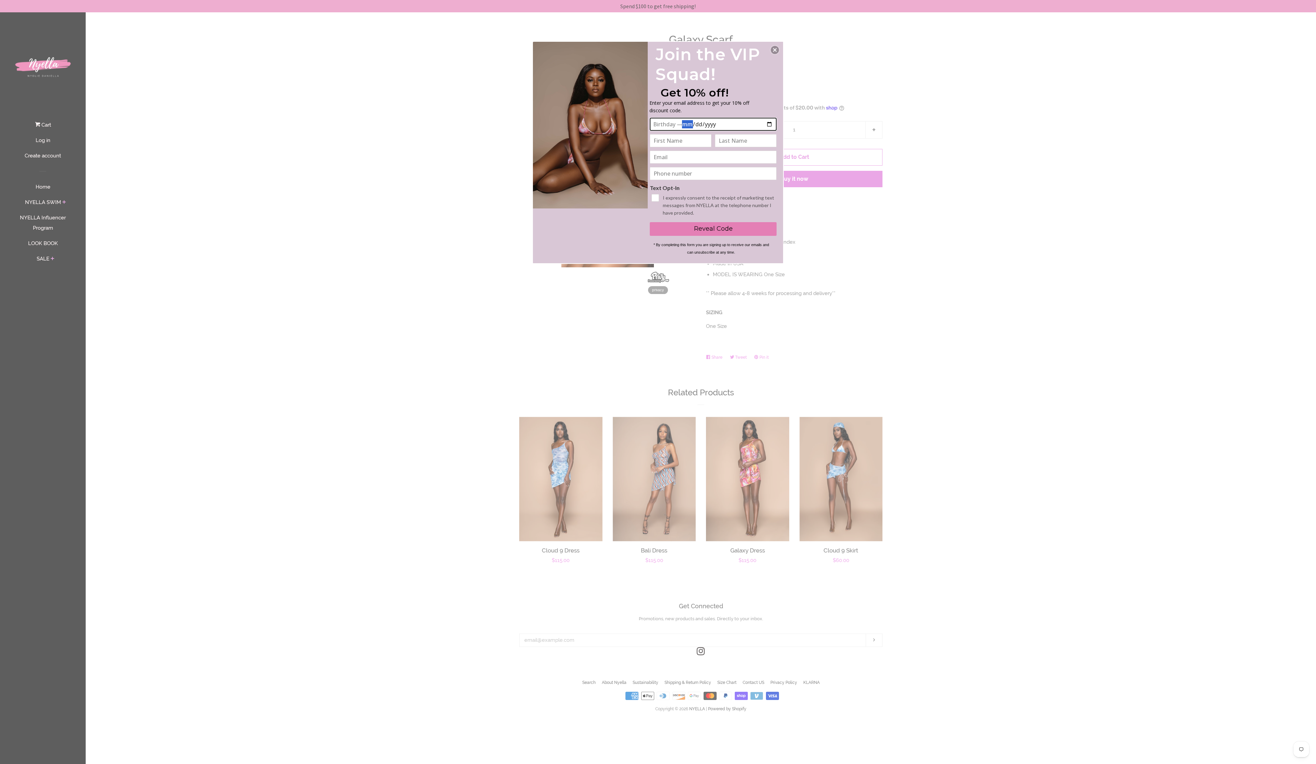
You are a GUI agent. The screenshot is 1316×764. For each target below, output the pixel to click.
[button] (775, 50)
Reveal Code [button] (713, 228)
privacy (658, 290)
